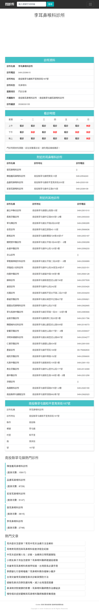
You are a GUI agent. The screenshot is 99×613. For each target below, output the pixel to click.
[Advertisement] (49, 38)
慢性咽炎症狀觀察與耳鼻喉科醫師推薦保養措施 (31, 593)
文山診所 (11, 254)
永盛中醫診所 (13, 248)
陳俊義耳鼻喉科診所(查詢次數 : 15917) (17, 469)
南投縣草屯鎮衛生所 (16, 394)
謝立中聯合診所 (14, 210)
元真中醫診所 (13, 362)
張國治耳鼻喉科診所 (16, 305)
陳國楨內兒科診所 (15, 324)
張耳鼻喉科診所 (14, 169)
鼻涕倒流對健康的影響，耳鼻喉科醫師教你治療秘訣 (33, 588)
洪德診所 (11, 381)
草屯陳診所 (12, 223)
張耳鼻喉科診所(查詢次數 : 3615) (16, 510)
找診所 (9, 4)
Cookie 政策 (40, 604)
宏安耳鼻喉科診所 (15, 188)
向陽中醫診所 (13, 273)
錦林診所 (11, 280)
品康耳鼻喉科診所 (15, 182)
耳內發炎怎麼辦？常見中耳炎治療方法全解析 (30, 543)
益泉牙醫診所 (13, 318)
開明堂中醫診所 (14, 242)
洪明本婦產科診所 (15, 337)
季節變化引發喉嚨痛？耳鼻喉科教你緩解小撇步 (31, 571)
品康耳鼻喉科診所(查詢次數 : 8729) (16, 483)
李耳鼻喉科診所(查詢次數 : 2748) (16, 524)
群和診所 (11, 235)
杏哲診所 (11, 229)
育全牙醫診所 (13, 368)
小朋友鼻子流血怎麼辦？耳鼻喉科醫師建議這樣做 (32, 560)
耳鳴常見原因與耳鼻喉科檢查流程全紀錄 (28, 548)
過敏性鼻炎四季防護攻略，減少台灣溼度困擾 (30, 582)
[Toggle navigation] (90, 4)
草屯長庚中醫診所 (15, 311)
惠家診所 (11, 349)
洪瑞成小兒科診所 (15, 267)
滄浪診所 (11, 286)
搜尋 (50, 4)
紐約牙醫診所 (13, 356)
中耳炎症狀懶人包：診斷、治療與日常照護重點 (31, 554)
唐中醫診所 (12, 375)
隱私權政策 (48, 604)
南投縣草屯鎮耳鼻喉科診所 (51, 97)
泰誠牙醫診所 (13, 299)
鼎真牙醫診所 (13, 216)
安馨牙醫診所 (13, 330)
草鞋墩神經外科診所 (16, 261)
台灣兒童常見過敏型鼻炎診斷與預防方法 (28, 576)
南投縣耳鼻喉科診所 (27, 97)
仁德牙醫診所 (13, 343)
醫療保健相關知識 (57, 604)
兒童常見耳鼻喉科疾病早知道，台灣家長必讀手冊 (32, 565)
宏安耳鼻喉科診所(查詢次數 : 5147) (16, 496)
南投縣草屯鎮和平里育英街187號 (33, 78)
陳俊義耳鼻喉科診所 (16, 175)
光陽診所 (11, 292)
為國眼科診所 (13, 387)
